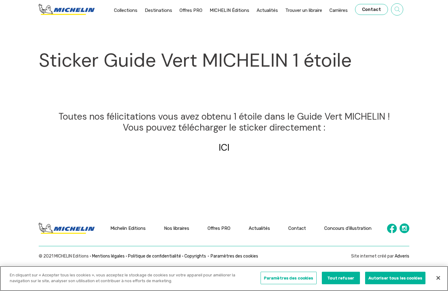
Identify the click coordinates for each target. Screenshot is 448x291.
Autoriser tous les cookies (395, 278)
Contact (297, 228)
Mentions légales (108, 256)
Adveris (402, 256)
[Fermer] (438, 278)
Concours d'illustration (348, 228)
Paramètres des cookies (234, 256)
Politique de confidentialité (154, 256)
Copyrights (195, 256)
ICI (224, 147)
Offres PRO (219, 228)
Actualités (259, 228)
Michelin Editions (128, 228)
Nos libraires (176, 228)
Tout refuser (340, 278)
